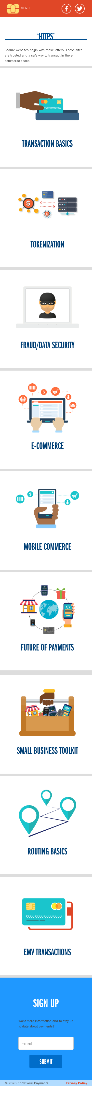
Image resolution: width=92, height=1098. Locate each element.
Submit (45, 1061)
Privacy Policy (76, 1083)
